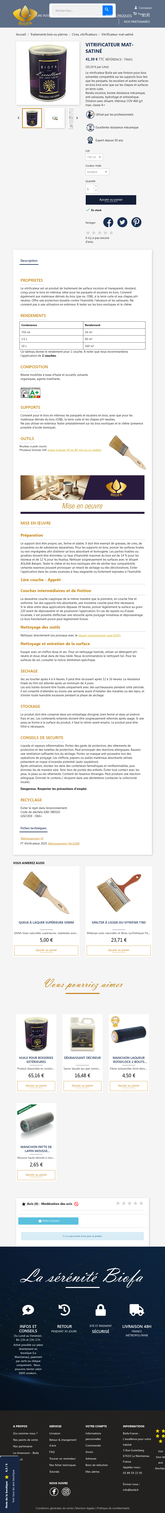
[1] (88, 233)
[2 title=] (123, 1203)
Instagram (66, 1492)
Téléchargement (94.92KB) (64, 843)
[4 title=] (135, 1203)
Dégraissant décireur (82, 1058)
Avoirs (89, 1452)
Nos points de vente (25, 1440)
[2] (93, 233)
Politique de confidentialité (113, 1508)
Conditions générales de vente (55, 1508)
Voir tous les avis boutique (13, 1486)
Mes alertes (93, 1471)
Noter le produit (48, 1221)
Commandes (93, 1445)
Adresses (91, 1458)
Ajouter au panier (111, 199)
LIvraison (54, 1433)
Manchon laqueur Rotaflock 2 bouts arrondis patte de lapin (129, 1059)
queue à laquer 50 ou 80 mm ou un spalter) (74, 450)
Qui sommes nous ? (25, 1433)
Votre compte (96, 1426)
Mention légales (85, 1508)
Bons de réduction (97, 1465)
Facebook (54, 1492)
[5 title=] (141, 1203)
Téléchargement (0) (32, 838)
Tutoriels (54, 1471)
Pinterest (136, 222)
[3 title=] (129, 1203)
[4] (105, 233)
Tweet (122, 222)
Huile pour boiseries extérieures (36, 1059)
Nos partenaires (22, 1446)
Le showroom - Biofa (26, 1453)
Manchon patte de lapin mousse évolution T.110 (36, 1148)
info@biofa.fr (131, 1490)
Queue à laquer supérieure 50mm (46, 922)
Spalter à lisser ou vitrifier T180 (119, 922)
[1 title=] (118, 1203)
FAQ (52, 1452)
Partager (108, 222)
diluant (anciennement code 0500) (99, 635)
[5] (111, 233)
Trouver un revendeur (62, 1458)
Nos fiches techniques (62, 1465)
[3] (99, 233)
